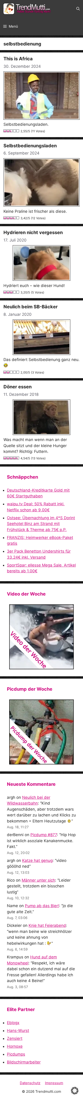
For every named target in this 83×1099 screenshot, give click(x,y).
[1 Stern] (5, 130)
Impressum (54, 1083)
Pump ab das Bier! (42, 905)
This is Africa (18, 58)
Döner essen (17, 387)
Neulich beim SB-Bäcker (30, 306)
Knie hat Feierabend (47, 925)
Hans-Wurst (18, 1030)
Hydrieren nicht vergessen (33, 232)
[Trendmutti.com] (27, 9)
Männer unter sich (38, 880)
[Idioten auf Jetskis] (41, 636)
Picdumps (16, 1054)
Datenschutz (30, 1083)
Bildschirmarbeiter (24, 1062)
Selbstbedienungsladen (30, 145)
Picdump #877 (43, 834)
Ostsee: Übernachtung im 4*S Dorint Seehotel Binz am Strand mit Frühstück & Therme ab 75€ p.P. (41, 524)
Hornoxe (15, 1046)
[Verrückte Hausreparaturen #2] (41, 731)
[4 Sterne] (14, 130)
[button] (78, 9)
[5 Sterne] (18, 130)
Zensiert (14, 1038)
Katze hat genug (37, 860)
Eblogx (13, 1022)
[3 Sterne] (11, 130)
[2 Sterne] (8, 130)
